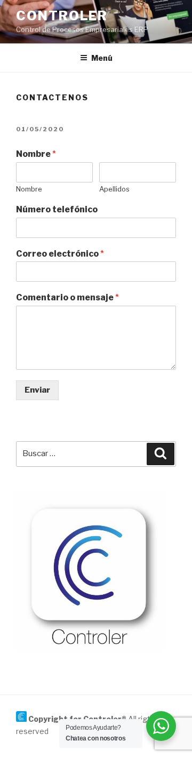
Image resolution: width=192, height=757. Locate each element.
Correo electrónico (60, 254)
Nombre (36, 154)
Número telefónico (57, 209)
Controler (62, 15)
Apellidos (114, 189)
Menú (102, 57)
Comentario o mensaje (67, 297)
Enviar (37, 390)
